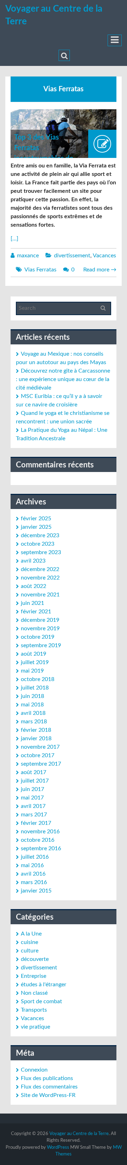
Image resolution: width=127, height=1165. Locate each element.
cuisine (29, 942)
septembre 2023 (41, 552)
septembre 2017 (41, 764)
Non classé (34, 993)
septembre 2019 (41, 645)
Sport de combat (41, 1001)
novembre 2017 (40, 747)
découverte (35, 959)
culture (29, 951)
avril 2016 (33, 874)
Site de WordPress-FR (48, 1095)
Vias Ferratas (40, 269)
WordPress (58, 1147)
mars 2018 (34, 721)
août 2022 (33, 586)
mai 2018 (32, 704)
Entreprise (33, 976)
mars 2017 (34, 814)
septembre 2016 (41, 848)
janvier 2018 (36, 738)
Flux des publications (47, 1078)
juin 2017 (32, 789)
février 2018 (36, 730)
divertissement (72, 255)
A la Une (31, 934)
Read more (99, 269)
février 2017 (36, 823)
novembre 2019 (40, 628)
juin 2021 (32, 603)
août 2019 (33, 654)
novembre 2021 (40, 594)
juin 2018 (32, 696)
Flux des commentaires (49, 1087)
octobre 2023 (37, 544)
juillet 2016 (35, 857)
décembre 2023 (40, 535)
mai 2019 (32, 671)
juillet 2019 (35, 662)
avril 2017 (33, 806)
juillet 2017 (35, 781)
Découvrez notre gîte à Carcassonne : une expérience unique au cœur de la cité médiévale (63, 379)
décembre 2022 (40, 569)
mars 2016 (34, 882)
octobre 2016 (37, 840)
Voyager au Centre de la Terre (79, 1134)
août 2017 (33, 772)
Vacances (104, 255)
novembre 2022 (40, 578)
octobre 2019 (37, 637)
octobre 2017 (37, 755)
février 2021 (36, 611)
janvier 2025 (36, 527)
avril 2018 (33, 713)
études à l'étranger (43, 984)
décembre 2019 (40, 620)
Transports (34, 1010)
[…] (14, 238)
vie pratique (35, 1027)
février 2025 (36, 518)
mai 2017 (32, 798)
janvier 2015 (36, 891)
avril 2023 (33, 561)
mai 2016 (32, 865)
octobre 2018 (37, 679)
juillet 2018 (35, 688)
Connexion (34, 1070)
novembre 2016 (40, 831)
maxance (28, 255)
